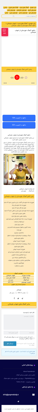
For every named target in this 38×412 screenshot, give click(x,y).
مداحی (5, 7)
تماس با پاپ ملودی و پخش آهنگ (25, 375)
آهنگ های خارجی (13, 7)
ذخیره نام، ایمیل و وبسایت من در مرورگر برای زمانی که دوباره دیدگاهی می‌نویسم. (18, 338)
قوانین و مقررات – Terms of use (25, 382)
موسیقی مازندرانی (22, 10)
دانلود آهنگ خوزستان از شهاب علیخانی (25, 31)
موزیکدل (19, 290)
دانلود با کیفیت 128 (19, 118)
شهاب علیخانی (11, 24)
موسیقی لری (32, 13)
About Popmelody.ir (29, 371)
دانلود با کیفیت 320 (19, 125)
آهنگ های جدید (24, 7)
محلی (6, 13)
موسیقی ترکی (11, 10)
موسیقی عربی (13, 13)
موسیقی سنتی (23, 13)
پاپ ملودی (33, 7)
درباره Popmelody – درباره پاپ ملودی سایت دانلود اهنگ (19, 378)
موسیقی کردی (32, 10)
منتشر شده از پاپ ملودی (18, 284)
